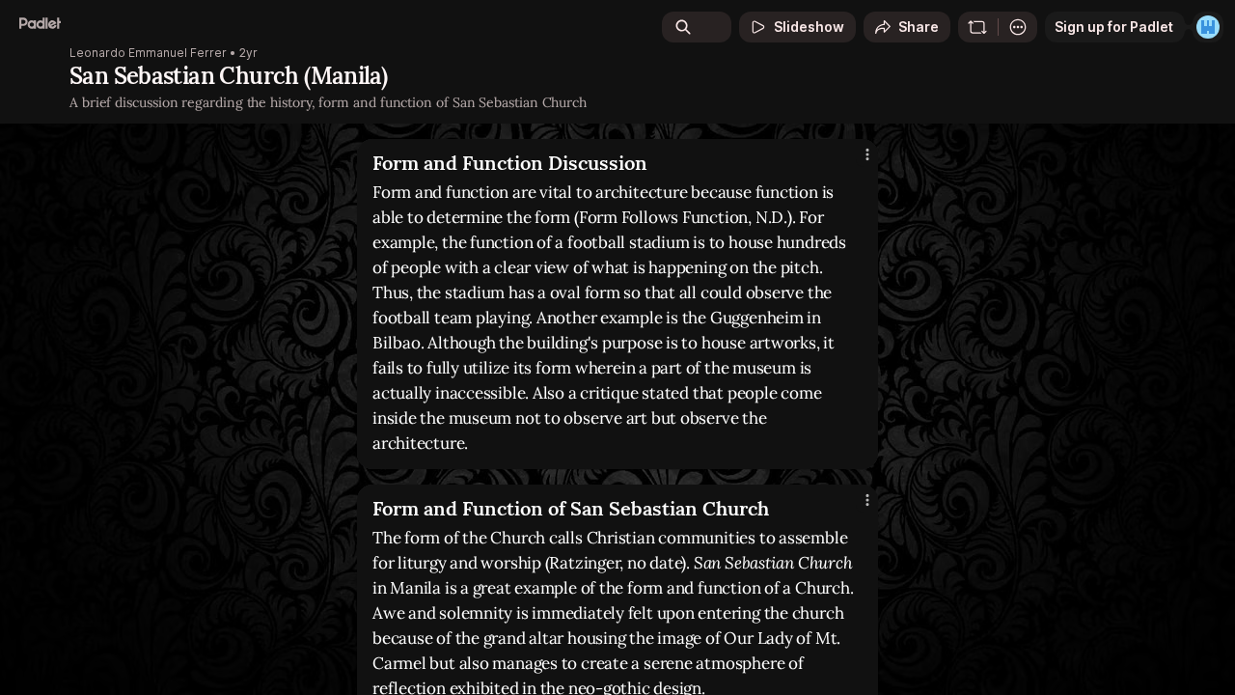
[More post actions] (867, 154)
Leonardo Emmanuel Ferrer (148, 53)
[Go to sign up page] (1208, 27)
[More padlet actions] (1018, 27)
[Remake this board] (977, 27)
